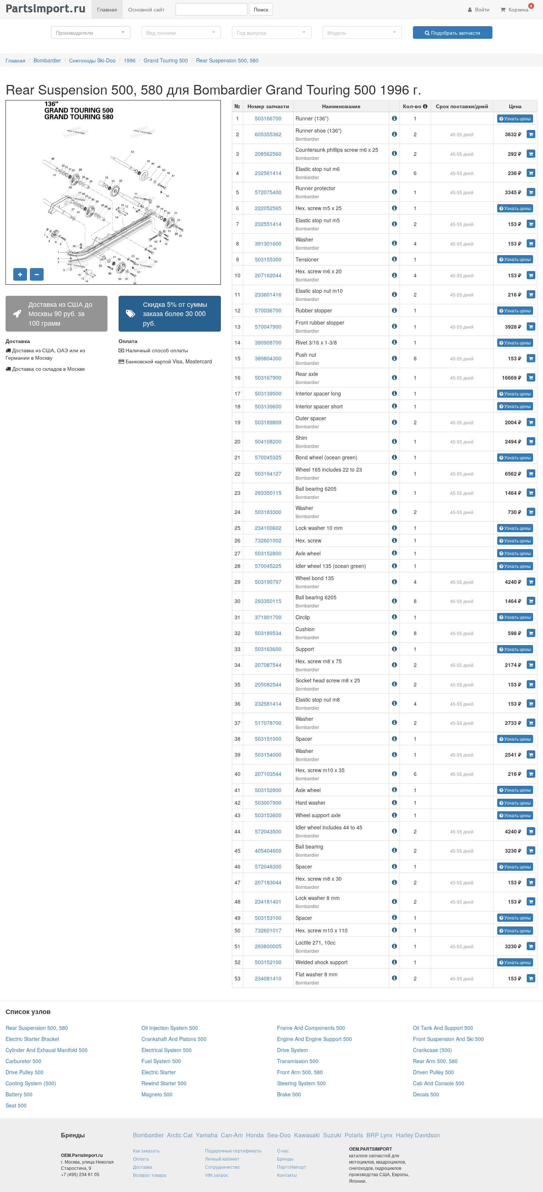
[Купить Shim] (531, 441)
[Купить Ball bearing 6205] (531, 493)
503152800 (268, 553)
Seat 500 (16, 1105)
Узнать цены (517, 118)
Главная (107, 9)
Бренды (285, 1158)
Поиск (261, 9)
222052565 (268, 208)
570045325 (268, 457)
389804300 (268, 358)
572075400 (268, 192)
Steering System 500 (301, 1083)
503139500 (268, 393)
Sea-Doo (279, 1135)
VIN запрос (216, 1175)
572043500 (268, 831)
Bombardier (47, 60)
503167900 (268, 377)
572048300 (268, 866)
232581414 (268, 703)
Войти (481, 9)
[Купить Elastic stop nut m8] (531, 703)
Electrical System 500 (166, 1050)
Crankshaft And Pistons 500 (173, 1038)
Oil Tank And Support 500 (443, 1027)
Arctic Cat (179, 1135)
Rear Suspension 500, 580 (227, 60)
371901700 (268, 617)
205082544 (268, 684)
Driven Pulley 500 (433, 1072)
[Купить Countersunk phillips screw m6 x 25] (531, 154)
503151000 (268, 738)
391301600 (268, 243)
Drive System (292, 1050)
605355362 (268, 134)
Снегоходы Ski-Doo (92, 60)
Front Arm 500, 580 (300, 1072)
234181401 (268, 901)
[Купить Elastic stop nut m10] (531, 294)
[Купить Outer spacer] (531, 422)
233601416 (268, 294)
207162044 (268, 275)
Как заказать (146, 1150)
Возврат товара (149, 1175)
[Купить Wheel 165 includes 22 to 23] (531, 473)
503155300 (268, 259)
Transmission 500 (297, 1061)
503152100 (268, 962)
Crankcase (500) (432, 1050)
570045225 (268, 565)
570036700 (268, 310)
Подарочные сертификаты (233, 1150)
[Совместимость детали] (394, 118)
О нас (283, 1150)
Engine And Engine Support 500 (314, 1038)
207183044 (268, 882)
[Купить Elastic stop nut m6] (531, 173)
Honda (255, 1135)
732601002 (268, 540)
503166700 (268, 118)
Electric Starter (158, 1072)
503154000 (268, 754)
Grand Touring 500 (166, 60)
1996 (130, 60)
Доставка (142, 1167)
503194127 (268, 473)
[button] (90, 32)
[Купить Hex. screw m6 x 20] (531, 275)
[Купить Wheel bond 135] (531, 582)
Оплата (141, 1158)
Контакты (287, 1175)
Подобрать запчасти (455, 32)
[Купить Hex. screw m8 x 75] (531, 665)
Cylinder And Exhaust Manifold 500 (47, 1050)
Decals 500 (426, 1094)
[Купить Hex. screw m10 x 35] (531, 774)
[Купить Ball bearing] (531, 850)
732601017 (268, 930)
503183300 (268, 511)
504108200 (268, 441)
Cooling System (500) (31, 1083)
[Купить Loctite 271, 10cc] (531, 946)
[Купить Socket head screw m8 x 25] (531, 684)
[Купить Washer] (531, 243)
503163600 (268, 648)
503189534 (268, 633)
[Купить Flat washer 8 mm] (531, 978)
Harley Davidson (418, 1135)
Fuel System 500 (161, 1061)
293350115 (268, 492)
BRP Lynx (379, 1135)
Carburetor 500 (23, 1061)
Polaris (354, 1135)
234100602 (268, 527)
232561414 (268, 173)
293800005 (268, 946)
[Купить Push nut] (531, 358)
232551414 (268, 223)
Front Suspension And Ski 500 (448, 1038)
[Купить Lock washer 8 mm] (531, 901)
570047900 (268, 326)
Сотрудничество (222, 1167)
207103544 (268, 773)
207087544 (268, 664)
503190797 (268, 581)
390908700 (268, 342)
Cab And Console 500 (438, 1083)
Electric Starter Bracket (32, 1038)
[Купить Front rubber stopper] (531, 326)
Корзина (519, 8)
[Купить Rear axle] (531, 377)
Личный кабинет (222, 1158)
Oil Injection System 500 (169, 1027)
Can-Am (232, 1135)
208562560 (268, 153)
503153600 (268, 815)
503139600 (268, 406)
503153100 (268, 917)
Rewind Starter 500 (164, 1083)
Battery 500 (19, 1094)
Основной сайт (146, 9)
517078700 (268, 722)
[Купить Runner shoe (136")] (531, 134)
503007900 (268, 802)
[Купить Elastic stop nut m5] (531, 224)
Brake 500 (289, 1094)
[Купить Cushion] (531, 633)
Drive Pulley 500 (25, 1072)
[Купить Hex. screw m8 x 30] (531, 882)
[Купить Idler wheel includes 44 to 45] (531, 831)
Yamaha (207, 1135)
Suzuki (332, 1135)
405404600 (268, 850)
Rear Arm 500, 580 (435, 1061)
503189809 (268, 422)
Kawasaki (307, 1135)
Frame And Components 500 (311, 1027)
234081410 (268, 978)
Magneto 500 (157, 1094)
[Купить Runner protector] (531, 192)
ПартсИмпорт (291, 1167)
